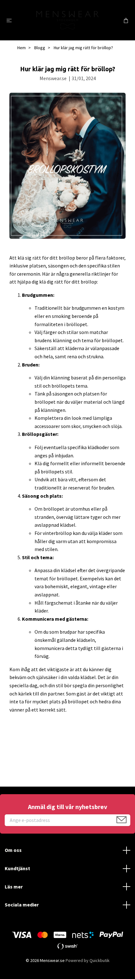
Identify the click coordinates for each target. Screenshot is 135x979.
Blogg (39, 47)
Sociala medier (22, 904)
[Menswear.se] (67, 20)
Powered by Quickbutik (88, 960)
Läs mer (14, 886)
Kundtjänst (17, 868)
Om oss (13, 850)
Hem (21, 47)
